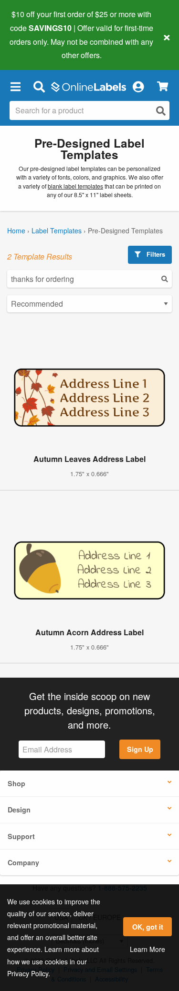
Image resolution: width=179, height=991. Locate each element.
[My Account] (138, 86)
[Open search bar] (39, 86)
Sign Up (140, 749)
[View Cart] (162, 86)
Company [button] (23, 862)
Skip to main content (34, 48)
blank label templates (75, 186)
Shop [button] (16, 783)
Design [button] (19, 809)
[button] (15, 86)
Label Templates (57, 230)
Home (16, 230)
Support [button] (21, 836)
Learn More (147, 949)
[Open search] (160, 111)
